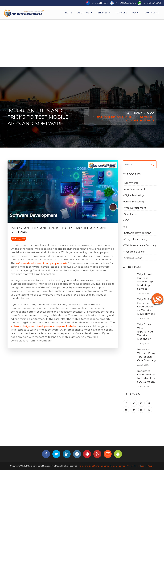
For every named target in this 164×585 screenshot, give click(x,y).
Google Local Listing (135, 239)
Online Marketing (134, 201)
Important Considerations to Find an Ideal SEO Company (146, 376)
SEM (127, 226)
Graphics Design (133, 258)
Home (68, 12)
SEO (126, 220)
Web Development (135, 207)
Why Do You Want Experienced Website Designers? (145, 331)
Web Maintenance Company (140, 245)
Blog (135, 12)
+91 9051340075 (152, 2)
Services (102, 12)
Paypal (151, 466)
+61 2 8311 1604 (99, 2)
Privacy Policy (133, 466)
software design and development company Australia (43, 326)
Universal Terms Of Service (113, 466)
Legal (143, 466)
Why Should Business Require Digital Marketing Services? (146, 281)
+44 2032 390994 (125, 2)
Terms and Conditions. (88, 466)
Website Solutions (134, 251)
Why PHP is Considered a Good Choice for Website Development (146, 306)
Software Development (137, 232)
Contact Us (151, 12)
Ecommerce (131, 182)
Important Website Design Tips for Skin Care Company (146, 355)
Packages (121, 12)
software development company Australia (41, 263)
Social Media (131, 214)
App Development (134, 189)
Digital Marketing (134, 195)
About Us (83, 12)
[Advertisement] (82, 43)
